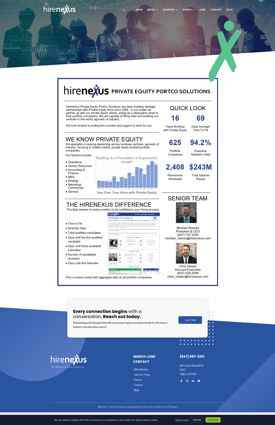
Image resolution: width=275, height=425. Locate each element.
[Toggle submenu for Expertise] (176, 9)
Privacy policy (182, 420)
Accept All (213, 420)
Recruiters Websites (154, 406)
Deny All (197, 420)
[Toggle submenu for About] (157, 9)
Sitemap (172, 406)
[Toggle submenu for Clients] (193, 9)
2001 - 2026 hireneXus (113, 406)
